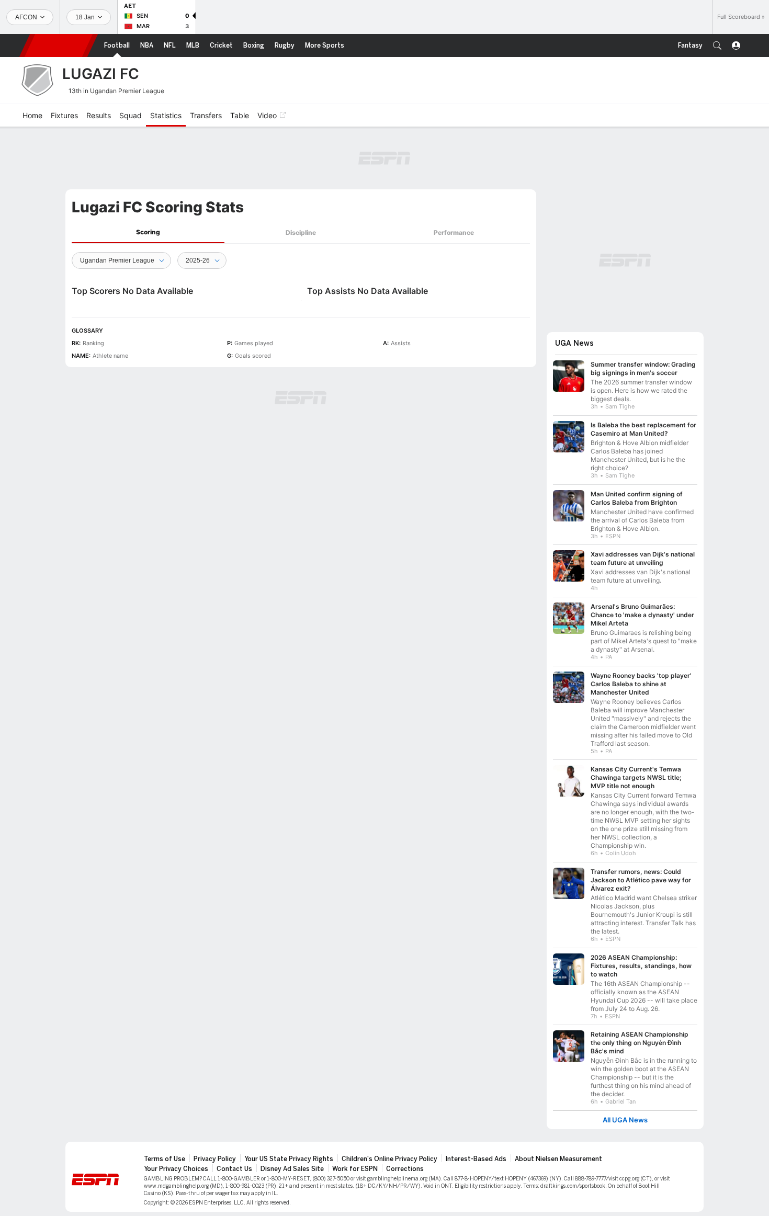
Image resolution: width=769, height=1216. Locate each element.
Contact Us (234, 1169)
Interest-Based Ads (476, 1159)
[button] (717, 45)
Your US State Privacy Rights (288, 1159)
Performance (454, 232)
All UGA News (625, 1120)
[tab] (148, 232)
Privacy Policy (215, 1159)
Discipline (301, 232)
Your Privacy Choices (176, 1169)
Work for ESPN (355, 1169)
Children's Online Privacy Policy (389, 1159)
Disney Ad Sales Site (292, 1169)
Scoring (148, 232)
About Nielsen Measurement (558, 1159)
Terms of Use (164, 1159)
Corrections (405, 1169)
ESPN (58, 45)
